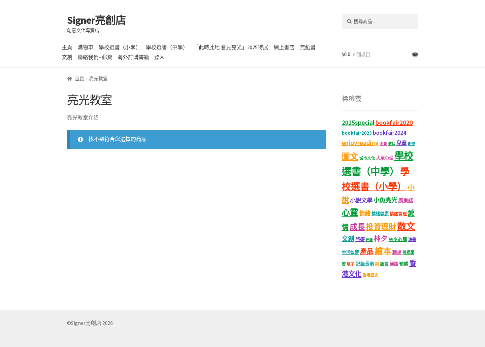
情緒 (365, 213)
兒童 (401, 143)
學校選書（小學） (120, 47)
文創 (67, 57)
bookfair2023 (357, 132)
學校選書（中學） (167, 47)
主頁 (67, 47)
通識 (394, 264)
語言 (384, 264)
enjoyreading (360, 142)
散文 (406, 226)
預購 (403, 264)
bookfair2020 (394, 122)
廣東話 (405, 200)
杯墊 (369, 240)
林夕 (381, 238)
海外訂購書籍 (133, 57)
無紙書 (308, 47)
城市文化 (367, 158)
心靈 (350, 212)
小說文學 (361, 200)
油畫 (412, 239)
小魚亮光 (385, 200)
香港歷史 (370, 274)
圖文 (350, 157)
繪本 (383, 251)
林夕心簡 (398, 239)
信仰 (391, 143)
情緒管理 (398, 214)
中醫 (383, 144)
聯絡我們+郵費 (95, 57)
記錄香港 (365, 264)
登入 (159, 57)
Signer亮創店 (96, 20)
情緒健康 (380, 214)
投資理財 (381, 226)
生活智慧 (350, 252)
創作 (411, 143)
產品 (367, 251)
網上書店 (284, 47)
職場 (397, 252)
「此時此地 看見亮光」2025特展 (230, 47)
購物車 (85, 47)
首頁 (79, 79)
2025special (358, 122)
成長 (357, 226)
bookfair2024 (389, 132)
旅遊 (360, 239)
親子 (351, 263)
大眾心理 (384, 158)
